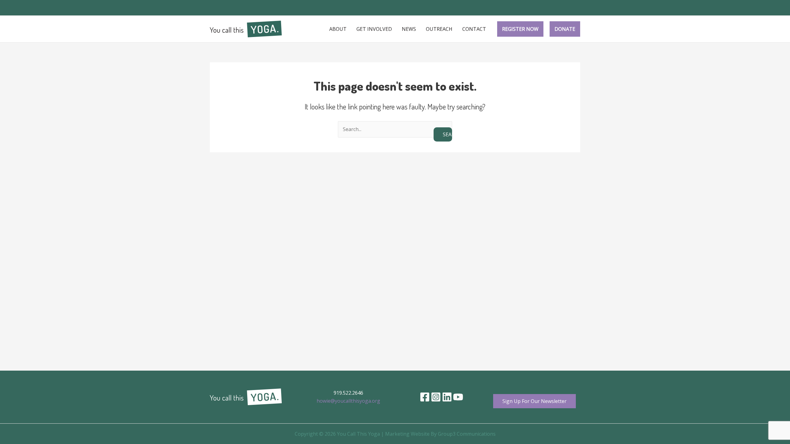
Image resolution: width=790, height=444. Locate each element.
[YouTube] (458, 397)
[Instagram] (436, 397)
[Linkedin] (447, 397)
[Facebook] (425, 397)
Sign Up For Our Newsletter (534, 401)
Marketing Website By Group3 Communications (440, 433)
